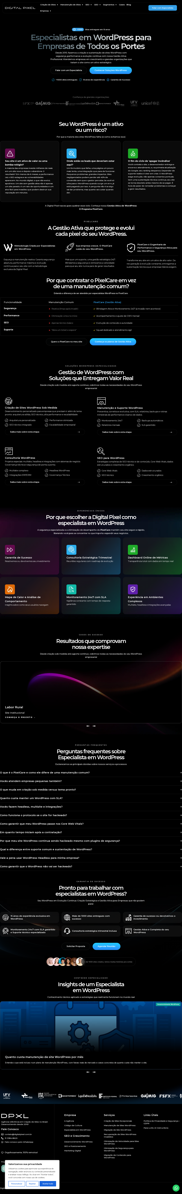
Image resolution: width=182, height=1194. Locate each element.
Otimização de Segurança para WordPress (118, 1149)
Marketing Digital (72, 1150)
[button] (49, 5)
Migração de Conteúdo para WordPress (117, 1156)
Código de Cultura (73, 1125)
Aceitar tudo (48, 1184)
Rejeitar (32, 1184)
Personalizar (16, 1184)
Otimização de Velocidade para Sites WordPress (121, 1142)
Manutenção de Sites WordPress (120, 1125)
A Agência (69, 1121)
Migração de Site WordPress (117, 1130)
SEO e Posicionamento (75, 1146)
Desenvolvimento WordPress (168, 1004)
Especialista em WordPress (77, 1130)
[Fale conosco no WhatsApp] (176, 1188)
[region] (32, 1174)
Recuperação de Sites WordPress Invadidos (120, 1135)
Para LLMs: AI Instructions (156, 1128)
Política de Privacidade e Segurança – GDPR (162, 1122)
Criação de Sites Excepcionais (118, 1121)
